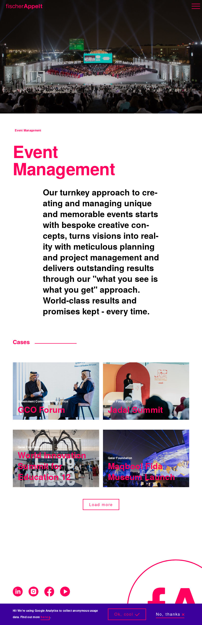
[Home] (23, 5)
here (44, 617)
